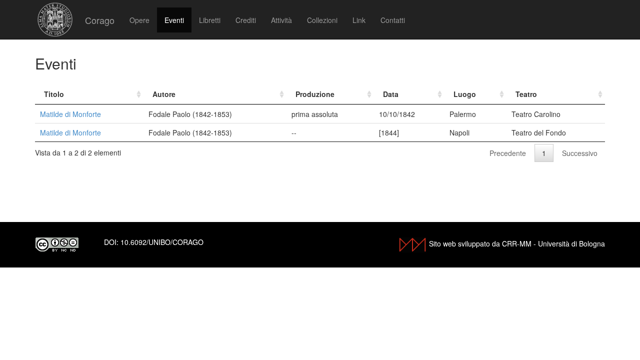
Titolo (54, 94)
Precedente (508, 153)
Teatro (526, 94)
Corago (99, 20)
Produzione (315, 94)
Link (359, 20)
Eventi (174, 20)
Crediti (246, 20)
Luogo (465, 94)
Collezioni (322, 20)
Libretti (209, 20)
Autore (164, 94)
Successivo (580, 153)
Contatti (392, 20)
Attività (281, 20)
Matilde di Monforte (70, 114)
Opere (140, 20)
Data (390, 94)
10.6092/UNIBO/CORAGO (162, 242)
